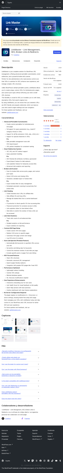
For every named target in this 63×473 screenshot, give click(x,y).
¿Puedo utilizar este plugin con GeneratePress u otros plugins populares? (14, 358)
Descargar (57, 52)
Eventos (50, 433)
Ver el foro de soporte (50, 156)
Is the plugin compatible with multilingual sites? (15, 381)
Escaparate (20, 430)
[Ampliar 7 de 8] (11, 337)
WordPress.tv (37, 439)
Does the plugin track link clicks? (11, 398)
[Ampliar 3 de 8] (38, 320)
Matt (4, 447)
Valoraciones (16, 61)
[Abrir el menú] (60, 2)
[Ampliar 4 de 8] (11, 329)
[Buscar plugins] (19, 13)
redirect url (55, 105)
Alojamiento (5, 436)
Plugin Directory (6, 7)
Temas (19, 433)
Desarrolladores (37, 436)
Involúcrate (51, 430)
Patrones (19, 439)
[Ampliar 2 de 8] (25, 320)
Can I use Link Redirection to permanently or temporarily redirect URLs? (14, 386)
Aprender (35, 430)
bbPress (5, 450)
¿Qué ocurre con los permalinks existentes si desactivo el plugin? (11, 374)
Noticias (4, 433)
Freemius (27, 418)
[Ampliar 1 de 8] (11, 320)
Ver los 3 (59, 91)
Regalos (51, 439)
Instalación (27, 61)
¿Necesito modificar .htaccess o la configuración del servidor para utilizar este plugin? (16, 351)
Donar (50, 436)
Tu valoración (47, 140)
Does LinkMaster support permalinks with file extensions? (11, 392)
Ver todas (58, 140)
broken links (58, 95)
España (7, 461)
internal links (58, 101)
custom (59, 98)
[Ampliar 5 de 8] (25, 329)
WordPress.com (7, 444)
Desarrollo (37, 61)
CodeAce (16, 55)
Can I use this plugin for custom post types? (15, 364)
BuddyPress (6, 453)
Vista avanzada (48, 110)
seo (60, 105)
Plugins (19, 436)
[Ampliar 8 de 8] (25, 337)
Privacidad (5, 439)
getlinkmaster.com (12, 112)
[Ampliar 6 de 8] (38, 329)
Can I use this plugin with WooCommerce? (14, 369)
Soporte (58, 61)
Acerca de (5, 430)
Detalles (5, 61)
